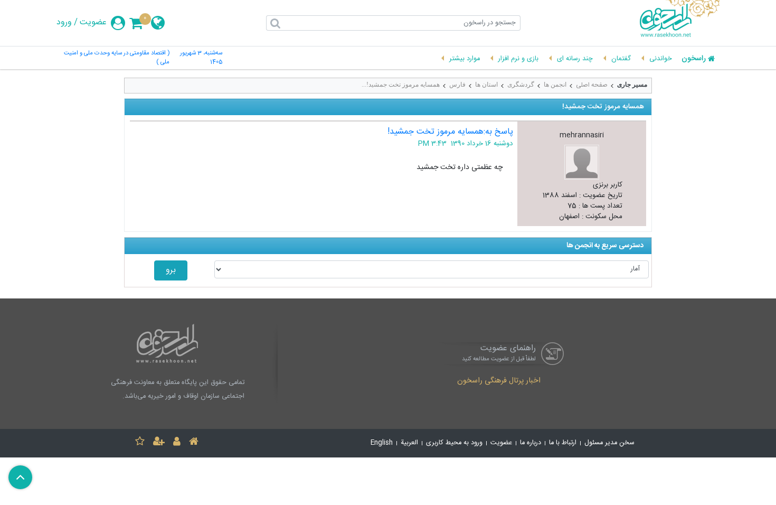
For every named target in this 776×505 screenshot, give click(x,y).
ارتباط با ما (562, 442)
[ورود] (177, 443)
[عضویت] (159, 443)
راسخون (694, 59)
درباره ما (530, 442)
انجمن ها (555, 84)
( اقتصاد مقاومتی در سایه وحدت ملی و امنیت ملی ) (116, 58)
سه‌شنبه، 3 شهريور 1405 (201, 58)
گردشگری (520, 84)
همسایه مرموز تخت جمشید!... (401, 84)
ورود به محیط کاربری (454, 442)
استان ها (486, 84)
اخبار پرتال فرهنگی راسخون (499, 381)
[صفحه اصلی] (194, 443)
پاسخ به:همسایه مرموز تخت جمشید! (450, 132)
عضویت (93, 22)
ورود (64, 22)
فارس (457, 84)
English (382, 442)
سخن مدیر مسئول (609, 442)
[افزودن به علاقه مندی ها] (140, 443)
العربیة (409, 442)
